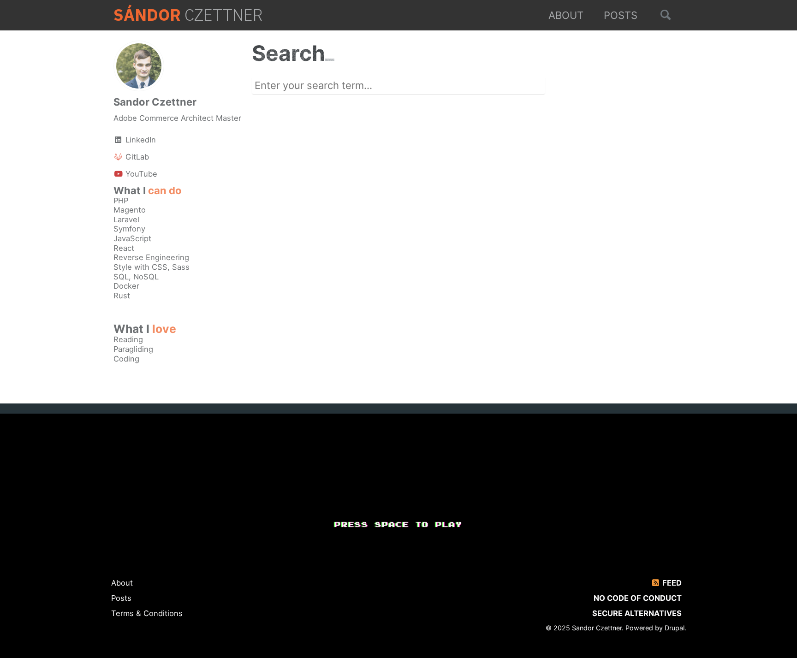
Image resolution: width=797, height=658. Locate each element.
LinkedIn (139, 139)
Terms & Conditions (147, 613)
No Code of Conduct (638, 598)
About (565, 15)
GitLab (136, 156)
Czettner (188, 15)
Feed (671, 582)
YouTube (140, 173)
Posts (620, 15)
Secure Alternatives (637, 613)
